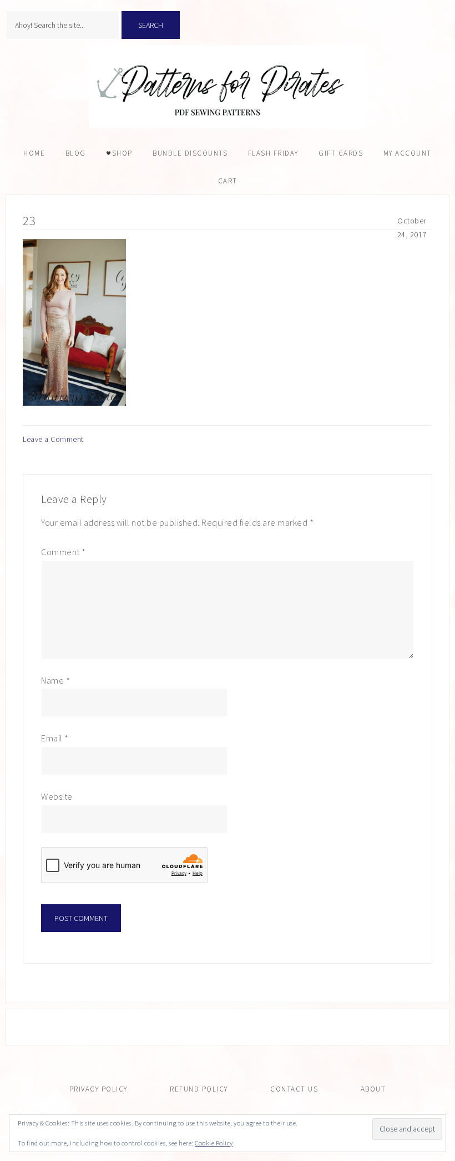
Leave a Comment (53, 439)
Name (55, 680)
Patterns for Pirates (227, 86)
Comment (63, 551)
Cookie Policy (214, 1143)
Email (55, 738)
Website (57, 796)
